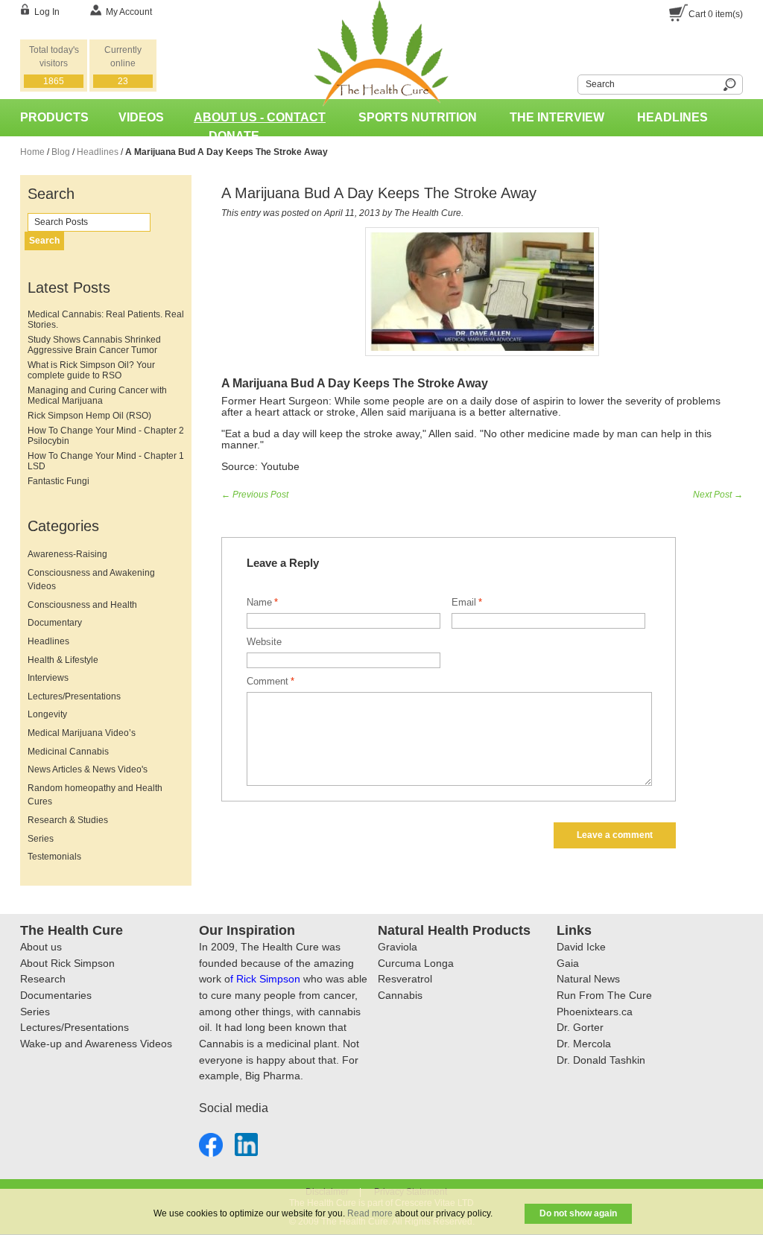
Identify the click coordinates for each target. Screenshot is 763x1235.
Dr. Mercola (584, 1044)
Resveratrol (405, 979)
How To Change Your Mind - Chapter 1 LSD (106, 461)
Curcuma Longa (416, 963)
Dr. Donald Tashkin (601, 1060)
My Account (129, 12)
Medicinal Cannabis (68, 751)
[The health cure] (381, 6)
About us (41, 947)
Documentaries (56, 995)
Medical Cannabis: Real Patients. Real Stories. (106, 319)
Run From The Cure (604, 995)
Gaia (568, 963)
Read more (370, 1213)
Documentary (55, 623)
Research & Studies (68, 820)
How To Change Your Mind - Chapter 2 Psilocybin (106, 435)
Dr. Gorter (580, 1027)
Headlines (672, 117)
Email (464, 602)
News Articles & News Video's (88, 769)
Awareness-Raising (67, 554)
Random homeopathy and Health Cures (95, 795)
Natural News (588, 979)
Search (568, 82)
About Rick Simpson (67, 963)
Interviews (48, 678)
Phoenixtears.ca (595, 1011)
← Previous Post (254, 494)
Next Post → (718, 494)
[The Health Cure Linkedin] (246, 1141)
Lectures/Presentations (74, 696)
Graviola (397, 947)
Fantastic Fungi (58, 481)
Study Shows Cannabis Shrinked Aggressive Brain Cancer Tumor (94, 344)
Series (41, 839)
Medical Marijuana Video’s (82, 733)
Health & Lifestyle (63, 660)
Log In (47, 12)
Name (259, 602)
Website (264, 641)
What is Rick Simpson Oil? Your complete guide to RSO (91, 370)
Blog (60, 152)
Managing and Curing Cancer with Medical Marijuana (97, 395)
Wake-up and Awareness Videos (96, 1044)
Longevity (47, 714)
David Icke (581, 947)
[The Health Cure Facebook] (211, 1141)
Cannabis (400, 995)
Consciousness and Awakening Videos (91, 580)
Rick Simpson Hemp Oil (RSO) (89, 415)
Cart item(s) (715, 14)
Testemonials (54, 856)
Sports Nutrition (417, 117)
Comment (267, 681)
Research (43, 979)
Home (32, 152)
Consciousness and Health (82, 605)
